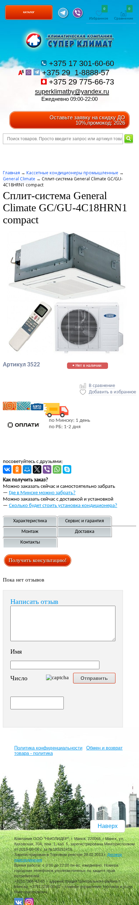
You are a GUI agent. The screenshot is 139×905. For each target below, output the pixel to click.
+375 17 (80, 63)
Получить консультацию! (38, 560)
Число (18, 678)
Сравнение (123, 14)
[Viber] (47, 469)
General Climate (19, 179)
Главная (11, 173)
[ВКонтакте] (7, 469)
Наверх (108, 826)
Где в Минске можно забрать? (42, 493)
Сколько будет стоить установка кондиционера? (63, 505)
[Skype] (67, 469)
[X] (37, 469)
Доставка (84, 531)
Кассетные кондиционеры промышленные (72, 173)
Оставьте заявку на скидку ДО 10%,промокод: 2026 (87, 120)
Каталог (29, 12)
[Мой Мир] (27, 469)
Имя (16, 651)
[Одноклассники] (17, 469)
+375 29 (77, 72)
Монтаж (29, 531)
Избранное (98, 14)
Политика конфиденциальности (48, 748)
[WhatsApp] (57, 469)
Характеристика (30, 521)
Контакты (30, 542)
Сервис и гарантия (84, 521)
